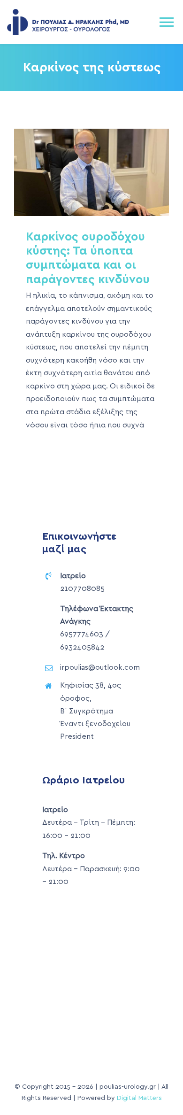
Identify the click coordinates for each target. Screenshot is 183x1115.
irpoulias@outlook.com (100, 667)
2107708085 (82, 588)
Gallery (108, 172)
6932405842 (82, 647)
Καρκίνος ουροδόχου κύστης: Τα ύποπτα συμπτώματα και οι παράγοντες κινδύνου (75, 172)
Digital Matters (139, 1098)
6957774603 (81, 634)
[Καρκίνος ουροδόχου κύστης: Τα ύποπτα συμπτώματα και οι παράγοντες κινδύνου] (91, 172)
